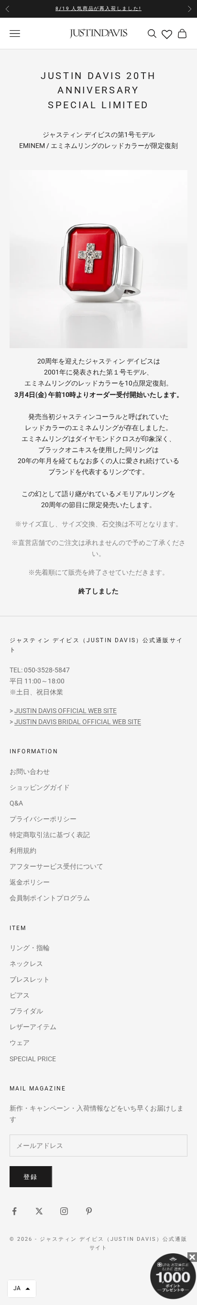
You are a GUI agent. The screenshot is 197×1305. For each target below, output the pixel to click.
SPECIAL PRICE (33, 1059)
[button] (22, 1288)
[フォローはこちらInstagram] (64, 1211)
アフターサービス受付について (56, 866)
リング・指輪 (30, 948)
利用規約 (23, 850)
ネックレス (26, 963)
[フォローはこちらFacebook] (14, 1211)
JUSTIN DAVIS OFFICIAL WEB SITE (65, 711)
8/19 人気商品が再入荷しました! (98, 8)
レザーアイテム (33, 1027)
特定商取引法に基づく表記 (50, 835)
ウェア (20, 1042)
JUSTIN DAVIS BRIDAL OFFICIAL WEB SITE (77, 722)
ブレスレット (30, 979)
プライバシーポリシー (43, 819)
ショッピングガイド (40, 787)
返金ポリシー (30, 882)
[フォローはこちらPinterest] (89, 1211)
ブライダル (26, 1011)
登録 (30, 1176)
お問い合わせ (30, 771)
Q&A (16, 803)
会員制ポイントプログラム (50, 898)
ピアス (20, 995)
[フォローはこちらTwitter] (39, 1211)
